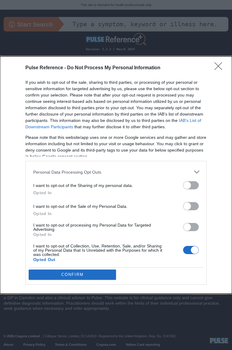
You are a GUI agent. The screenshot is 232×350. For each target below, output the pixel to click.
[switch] (191, 185)
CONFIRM (72, 274)
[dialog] (116, 174)
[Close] (220, 68)
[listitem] (116, 172)
